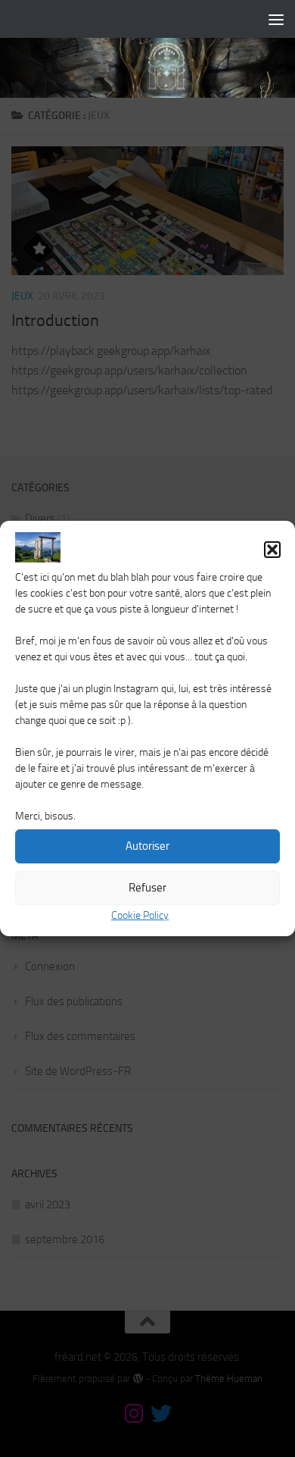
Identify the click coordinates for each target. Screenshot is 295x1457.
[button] (272, 549)
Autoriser (147, 846)
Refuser (147, 888)
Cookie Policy (140, 915)
